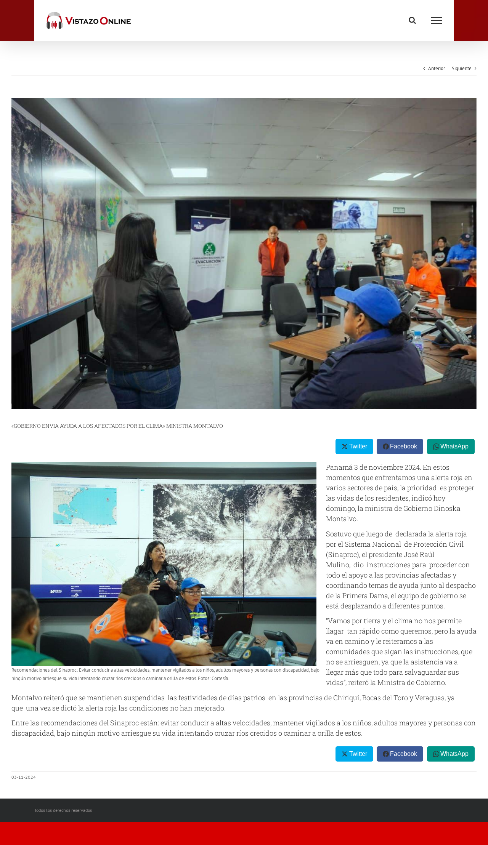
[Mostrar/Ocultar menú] (436, 20)
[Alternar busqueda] (412, 20)
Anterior (436, 68)
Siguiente (462, 68)
